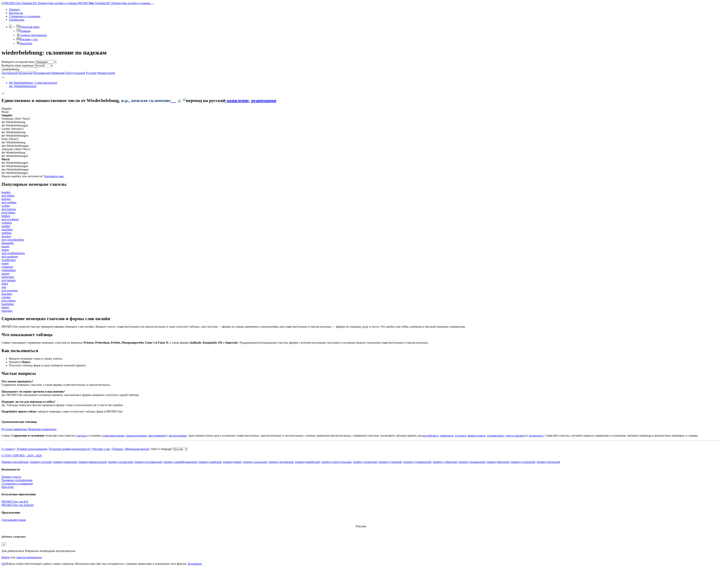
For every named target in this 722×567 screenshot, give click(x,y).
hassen (5, 246)
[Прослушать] (173, 100)
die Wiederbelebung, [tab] (33, 84)
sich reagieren (10, 256)
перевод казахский (255, 461)
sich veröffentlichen (13, 253)
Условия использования (32, 449)
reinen (5, 249)
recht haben (8, 212)
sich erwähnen (10, 219)
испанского (536, 435)
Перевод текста (11, 476)
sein (4, 287)
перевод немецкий (65, 461)
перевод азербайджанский (180, 461)
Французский (106, 73)
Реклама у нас (29, 39)
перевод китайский (281, 461)
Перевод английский (15, 461)
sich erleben (9, 300)
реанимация (263, 100)
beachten (7, 293)
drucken (6, 236)
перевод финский (498, 461)
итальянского (495, 435)
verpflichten (9, 260)
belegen (6, 199)
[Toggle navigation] (152, 4)
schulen (6, 297)
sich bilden (8, 195)
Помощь (25, 31)
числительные (177, 435)
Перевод (14, 9)
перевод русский (41, 461)
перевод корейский (307, 461)
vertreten (7, 222)
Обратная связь (29, 26)
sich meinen (9, 280)
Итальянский (42, 73)
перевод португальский (336, 461)
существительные (113, 435)
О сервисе (8, 449)
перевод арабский (210, 461)
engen (5, 263)
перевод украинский (472, 461)
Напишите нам (53, 176)
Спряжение (24, 16)
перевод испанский (120, 461)
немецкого (447, 435)
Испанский (25, 73)
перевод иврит (232, 461)
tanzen (5, 273)
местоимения (156, 435)
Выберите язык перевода (17, 65)
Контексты (16, 12)
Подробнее (195, 563)
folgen (5, 307)
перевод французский (92, 461)
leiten (5, 283)
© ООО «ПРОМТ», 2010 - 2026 (22, 455)
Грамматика (16, 19)
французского (476, 435)
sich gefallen (9, 202)
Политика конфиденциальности (69, 449)
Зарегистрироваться (29, 557)
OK (4, 563)
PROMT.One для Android (17, 505)
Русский (91, 73)
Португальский (75, 73)
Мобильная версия (137, 449)
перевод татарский (365, 461)
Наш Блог (26, 43)
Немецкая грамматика (42, 429)
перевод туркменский (417, 461)
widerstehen (9, 270)
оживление (237, 100)
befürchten (8, 277)
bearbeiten (8, 304)
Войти (6, 557)
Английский (10, 73)
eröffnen (6, 232)
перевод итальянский (148, 461)
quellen (6, 226)
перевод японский (548, 461)
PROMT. (113, 3)
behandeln (8, 243)
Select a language (161, 449)
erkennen (7, 310)
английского (430, 435)
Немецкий (58, 73)
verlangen (7, 266)
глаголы (81, 435)
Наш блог (8, 487)
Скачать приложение (33, 35)
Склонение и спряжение (17, 483)
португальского (516, 435)
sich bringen (9, 209)
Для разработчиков (14, 519)
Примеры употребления (17, 480)
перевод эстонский (523, 461)
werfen (6, 205)
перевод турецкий (390, 461)
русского (460, 435)
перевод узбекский (445, 461)
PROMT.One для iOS (15, 501)
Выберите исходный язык (18, 61)
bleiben (6, 216)
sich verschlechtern (13, 239)
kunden (6, 192)
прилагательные (136, 435)
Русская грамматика (14, 429)
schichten (7, 229)
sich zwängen (10, 290)
